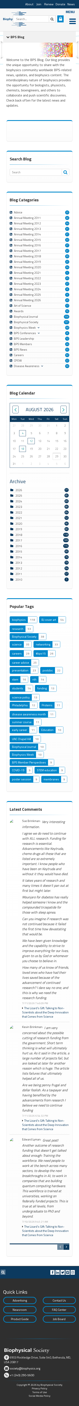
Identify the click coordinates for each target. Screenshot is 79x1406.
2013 (18, 562)
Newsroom (20, 1309)
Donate (60, 4)
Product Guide (20, 1319)
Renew (49, 4)
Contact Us (59, 1300)
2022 (18, 512)
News (71, 4)
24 (67, 344)
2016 (18, 546)
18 (22, 449)
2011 (18, 574)
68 (67, 327)
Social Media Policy (39, 1396)
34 (67, 223)
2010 (18, 579)
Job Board (59, 1319)
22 (67, 360)
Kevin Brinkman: (32, 1027)
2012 (18, 568)
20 (67, 212)
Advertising (20, 1300)
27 (67, 283)
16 (67, 311)
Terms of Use (39, 1392)
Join (38, 4)
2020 (18, 523)
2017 (18, 540)
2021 (18, 518)
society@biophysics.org (25, 1368)
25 (67, 261)
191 (66, 322)
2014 (18, 557)
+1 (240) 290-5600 (22, 1375)
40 (67, 218)
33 (67, 239)
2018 (18, 535)
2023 (18, 506)
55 (67, 349)
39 (67, 256)
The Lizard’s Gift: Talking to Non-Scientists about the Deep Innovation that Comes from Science (45, 1012)
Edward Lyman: (31, 1139)
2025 (18, 495)
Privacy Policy (39, 1388)
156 (66, 316)
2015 (18, 551)
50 (67, 366)
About (29, 4)
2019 (18, 529)
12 (67, 338)
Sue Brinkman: (31, 821)
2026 (18, 490)
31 (67, 228)
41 (67, 250)
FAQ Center (59, 1309)
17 (67, 305)
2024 (18, 501)
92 (67, 355)
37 (67, 245)
